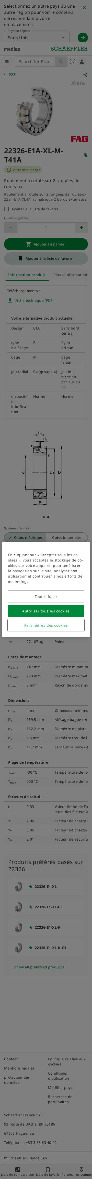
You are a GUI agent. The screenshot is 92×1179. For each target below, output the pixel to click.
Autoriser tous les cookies (46, 611)
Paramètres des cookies (46, 625)
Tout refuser (46, 596)
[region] (46, 589)
